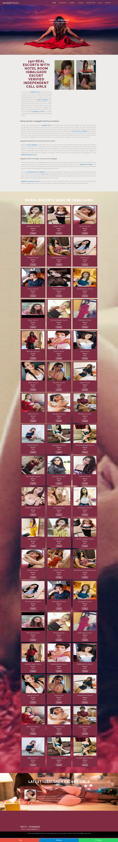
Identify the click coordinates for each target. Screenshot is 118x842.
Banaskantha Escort (59, 664)
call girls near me (45, 174)
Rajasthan (62, 2)
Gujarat (80, 2)
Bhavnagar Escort (33, 476)
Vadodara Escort (33, 226)
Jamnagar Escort (59, 601)
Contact (108, 2)
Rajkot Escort (58, 226)
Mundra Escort (59, 289)
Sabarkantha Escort (85, 664)
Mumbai (72, 2)
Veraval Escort (85, 476)
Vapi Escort (59, 695)
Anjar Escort (33, 320)
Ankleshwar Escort (59, 257)
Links (89, 833)
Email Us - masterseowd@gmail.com (59, 22)
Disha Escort (59, 351)
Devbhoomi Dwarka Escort (85, 570)
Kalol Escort (33, 414)
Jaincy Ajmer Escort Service (55, 833)
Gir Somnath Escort (33, 601)
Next (93, 805)
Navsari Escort (85, 727)
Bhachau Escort (84, 414)
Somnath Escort (59, 476)
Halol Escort (85, 383)
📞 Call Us (19, 840)
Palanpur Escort (84, 320)
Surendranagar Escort (85, 445)
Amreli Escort (59, 570)
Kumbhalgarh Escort (84, 758)
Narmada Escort (33, 633)
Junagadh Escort (59, 445)
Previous (25, 805)
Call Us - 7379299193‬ (59, 20)
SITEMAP (80, 833)
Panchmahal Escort (33, 508)
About (65, 833)
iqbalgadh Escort (11, 3)
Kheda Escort (59, 539)
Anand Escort (84, 226)
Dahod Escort (59, 508)
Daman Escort (33, 695)
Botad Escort (33, 570)
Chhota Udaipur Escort (84, 539)
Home (54, 2)
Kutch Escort (33, 289)
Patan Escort (33, 539)
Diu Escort (85, 257)
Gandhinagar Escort (33, 664)
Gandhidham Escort (85, 289)
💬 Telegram (59, 840)
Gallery (75, 833)
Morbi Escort (33, 445)
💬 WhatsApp (98, 840)
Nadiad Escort (33, 257)
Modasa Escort (59, 383)
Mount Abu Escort (59, 758)
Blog (100, 2)
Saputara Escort (58, 414)
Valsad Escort (59, 727)
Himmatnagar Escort (58, 320)
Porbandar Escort (85, 508)
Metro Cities (91, 2)
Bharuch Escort (33, 727)
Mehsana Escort (33, 351)
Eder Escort (33, 383)
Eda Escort (85, 351)
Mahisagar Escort (85, 633)
